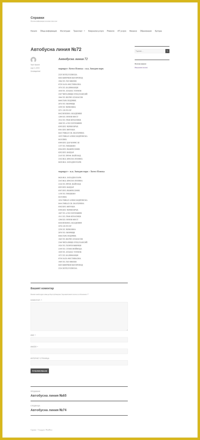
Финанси (133, 31)
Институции (65, 31)
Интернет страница (40, 358)
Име (33, 335)
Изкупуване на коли (141, 67)
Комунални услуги (96, 31)
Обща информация (48, 31)
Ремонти (110, 31)
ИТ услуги (122, 31)
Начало (34, 31)
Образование (146, 31)
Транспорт (77, 31)
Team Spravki (35, 65)
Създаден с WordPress (45, 430)
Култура (158, 31)
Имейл (34, 347)
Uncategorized (35, 71)
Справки (37, 17)
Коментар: (36, 300)
